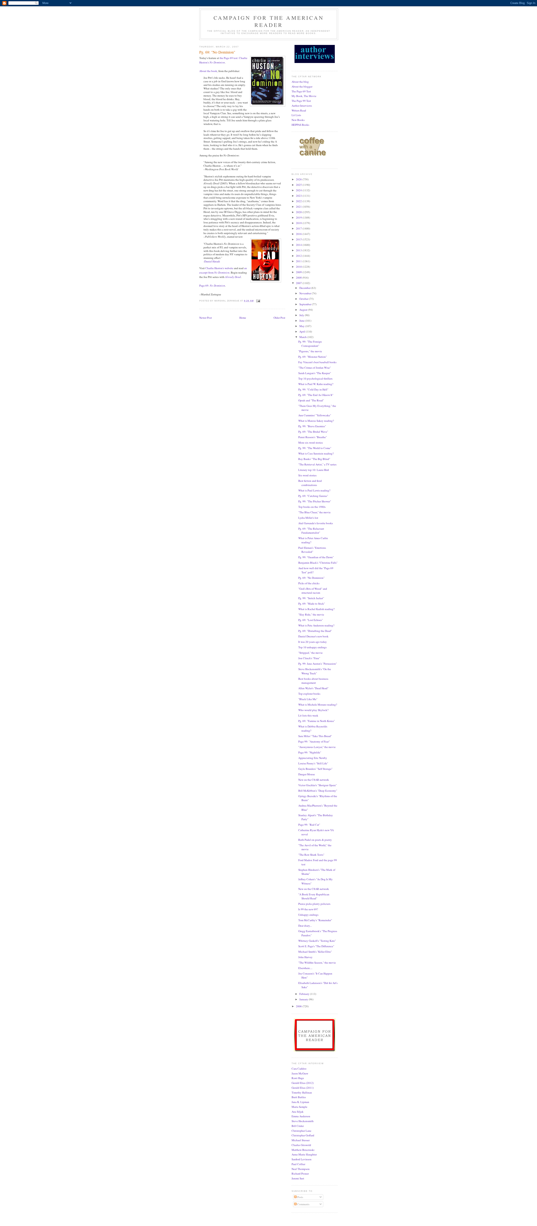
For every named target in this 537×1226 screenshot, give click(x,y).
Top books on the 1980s (312, 507)
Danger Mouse (306, 774)
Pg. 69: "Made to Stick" (311, 603)
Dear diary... (305, 925)
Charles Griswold (301, 1145)
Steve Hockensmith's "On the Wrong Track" (314, 671)
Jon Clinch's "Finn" (309, 658)
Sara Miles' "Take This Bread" (315, 736)
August (303, 310)
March (303, 337)
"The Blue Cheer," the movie (314, 512)
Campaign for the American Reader (269, 21)
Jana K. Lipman (300, 1102)
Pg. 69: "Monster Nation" (312, 357)
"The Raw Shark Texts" (311, 855)
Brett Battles (299, 1097)
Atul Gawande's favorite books (315, 523)
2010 (299, 267)
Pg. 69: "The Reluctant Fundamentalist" (311, 531)
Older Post (279, 318)
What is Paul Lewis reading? (314, 490)
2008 (299, 277)
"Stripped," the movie (310, 653)
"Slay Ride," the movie (311, 614)
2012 (299, 256)
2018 (299, 223)
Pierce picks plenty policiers (314, 904)
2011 (299, 261)
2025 (299, 185)
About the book (208, 71)
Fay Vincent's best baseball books (317, 362)
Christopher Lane (301, 1131)
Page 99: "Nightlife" (309, 752)
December (305, 288)
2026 (299, 179)
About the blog (300, 82)
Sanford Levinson (302, 1159)
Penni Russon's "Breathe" (312, 437)
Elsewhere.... (305, 968)
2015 (299, 239)
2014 (299, 245)
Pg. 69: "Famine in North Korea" (316, 721)
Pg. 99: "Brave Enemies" (312, 426)
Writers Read (299, 110)
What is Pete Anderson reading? (316, 625)
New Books (298, 120)
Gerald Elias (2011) (303, 1088)
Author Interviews (302, 105)
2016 (299, 234)
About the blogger (302, 86)
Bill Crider (298, 1126)
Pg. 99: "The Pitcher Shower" (314, 501)
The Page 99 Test (301, 101)
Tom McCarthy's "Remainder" (315, 920)
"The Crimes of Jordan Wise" (314, 367)
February (304, 994)
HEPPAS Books (300, 125)
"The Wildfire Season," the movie (317, 962)
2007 (299, 283)
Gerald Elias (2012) (303, 1083)
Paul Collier (298, 1164)
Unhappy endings (308, 915)
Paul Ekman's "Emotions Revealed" (312, 550)
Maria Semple (299, 1107)
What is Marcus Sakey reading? (316, 421)
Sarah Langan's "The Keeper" (314, 373)
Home (242, 318)
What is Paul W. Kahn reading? (315, 384)
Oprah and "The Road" (311, 400)
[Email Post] (258, 301)
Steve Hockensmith (303, 1121)
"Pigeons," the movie (310, 351)
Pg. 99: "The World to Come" (314, 448)
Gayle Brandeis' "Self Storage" (315, 769)
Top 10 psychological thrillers (315, 378)
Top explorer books (309, 694)
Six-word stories (307, 475)
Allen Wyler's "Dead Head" (313, 688)
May (302, 326)
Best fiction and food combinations (310, 483)
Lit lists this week (308, 715)
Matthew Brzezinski (303, 1150)
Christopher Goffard (303, 1135)
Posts (300, 1197)
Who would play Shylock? (313, 710)
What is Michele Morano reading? (317, 704)
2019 (299, 217)
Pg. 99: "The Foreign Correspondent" (310, 344)
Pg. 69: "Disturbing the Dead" (315, 631)
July (302, 315)
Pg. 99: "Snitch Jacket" (311, 598)
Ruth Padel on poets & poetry (315, 840)
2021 (299, 206)
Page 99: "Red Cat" (309, 825)
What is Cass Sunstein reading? (316, 453)
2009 (299, 272)
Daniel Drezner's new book (313, 636)
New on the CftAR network (313, 780)
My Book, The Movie (304, 96)
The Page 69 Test (301, 91)
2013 (299, 250)
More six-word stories (310, 442)
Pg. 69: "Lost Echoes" (310, 620)
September (305, 304)
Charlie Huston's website (219, 268)
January (304, 999)
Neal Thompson (301, 1169)
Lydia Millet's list (308, 518)
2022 (299, 201)
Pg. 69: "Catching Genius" (313, 496)
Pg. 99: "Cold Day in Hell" (313, 389)
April (302, 331)
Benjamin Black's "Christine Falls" (318, 563)
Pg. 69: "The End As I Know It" (315, 395)
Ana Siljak (298, 1111)
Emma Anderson (301, 1116)
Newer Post (205, 318)
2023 (299, 196)
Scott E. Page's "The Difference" (316, 946)
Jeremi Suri (298, 1178)
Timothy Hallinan (302, 1092)
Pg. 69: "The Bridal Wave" (313, 432)
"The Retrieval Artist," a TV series (317, 464)
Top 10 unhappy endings (312, 647)
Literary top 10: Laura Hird (313, 470)
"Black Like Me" (307, 699)
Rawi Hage (298, 1078)
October (304, 299)
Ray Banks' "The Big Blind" (314, 459)
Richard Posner (300, 1173)
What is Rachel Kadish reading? (316, 609)
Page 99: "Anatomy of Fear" (314, 741)
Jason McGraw (300, 1073)
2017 (299, 228)
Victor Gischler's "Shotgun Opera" (317, 785)
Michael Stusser (301, 1140)
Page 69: (212, 285)
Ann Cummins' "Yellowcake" (314, 415)
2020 (299, 212)
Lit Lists (296, 115)
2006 (299, 1006)
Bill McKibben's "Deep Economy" (317, 790)
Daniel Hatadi (212, 261)
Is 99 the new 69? (308, 909)
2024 (299, 190)
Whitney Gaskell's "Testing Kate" (317, 941)
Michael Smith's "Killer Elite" (315, 952)
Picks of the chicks (308, 583)
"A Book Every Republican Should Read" (313, 896)
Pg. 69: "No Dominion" (311, 578)
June (302, 320)
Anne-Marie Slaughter (304, 1154)
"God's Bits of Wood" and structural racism (312, 591)
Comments (303, 1204)
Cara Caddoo (299, 1068)
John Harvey (305, 957)
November (305, 293)
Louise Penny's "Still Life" (313, 763)
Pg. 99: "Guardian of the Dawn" (316, 557)
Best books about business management (313, 681)
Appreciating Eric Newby (312, 758)
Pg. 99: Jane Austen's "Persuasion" (317, 663)
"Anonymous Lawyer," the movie (317, 747)
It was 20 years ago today (312, 642)
